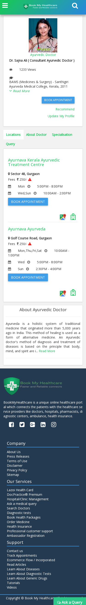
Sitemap (13, 474)
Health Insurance (19, 526)
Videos (12, 587)
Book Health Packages (24, 517)
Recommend (65, 109)
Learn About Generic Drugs (27, 578)
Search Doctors (18, 508)
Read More (47, 351)
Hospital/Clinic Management (28, 499)
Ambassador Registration (25, 535)
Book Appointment (58, 100)
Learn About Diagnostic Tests (29, 573)
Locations (13, 134)
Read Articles (16, 564)
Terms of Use (17, 461)
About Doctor (36, 134)
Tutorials (13, 583)
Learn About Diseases (23, 569)
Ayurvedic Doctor (43, 54)
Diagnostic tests (19, 513)
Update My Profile (61, 116)
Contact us (15, 551)
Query (10, 144)
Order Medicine (18, 522)
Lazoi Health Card (20, 490)
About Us (14, 452)
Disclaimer (14, 465)
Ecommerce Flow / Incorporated (31, 560)
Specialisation (62, 134)
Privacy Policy (17, 470)
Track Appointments (22, 555)
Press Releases (18, 456)
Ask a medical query (21, 503)
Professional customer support (30, 531)
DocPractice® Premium (24, 494)
